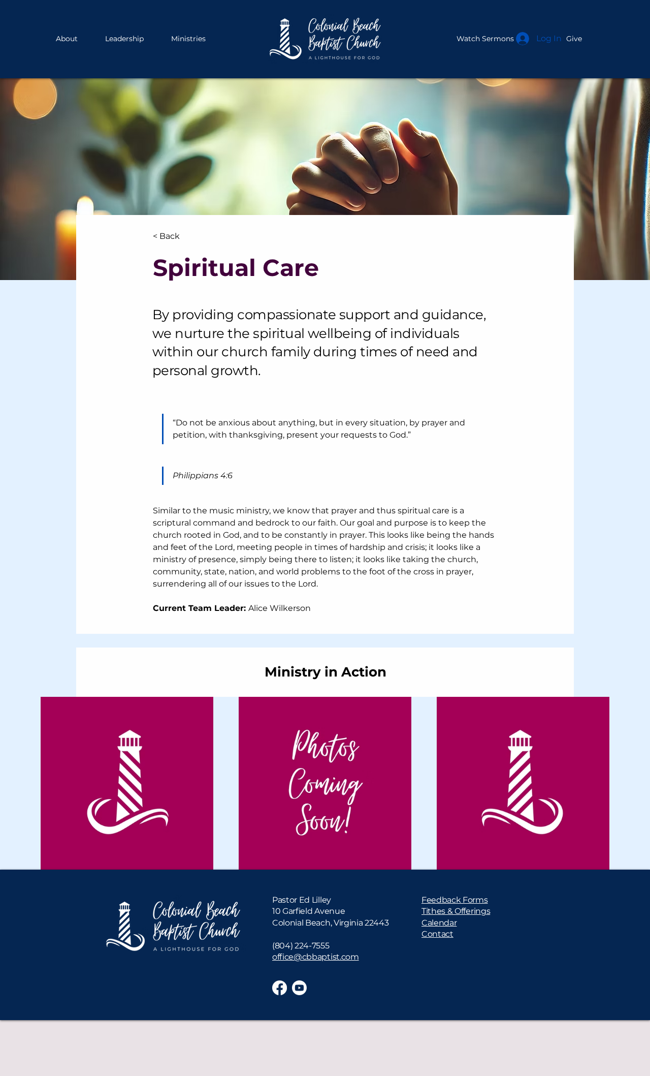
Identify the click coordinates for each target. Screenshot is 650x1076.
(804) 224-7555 (301, 945)
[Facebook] (279, 987)
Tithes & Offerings (455, 911)
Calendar (439, 923)
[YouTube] (299, 987)
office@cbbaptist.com (315, 957)
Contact (437, 934)
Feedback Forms (454, 900)
